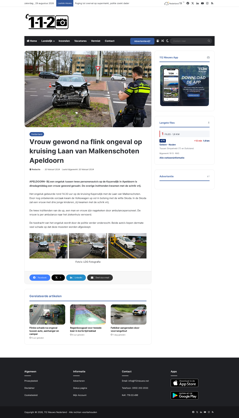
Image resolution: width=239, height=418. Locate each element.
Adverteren (79, 380)
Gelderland (36, 134)
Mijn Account (79, 395)
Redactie (36, 169)
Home (33, 40)
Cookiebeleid (31, 395)
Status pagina (80, 388)
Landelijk (46, 40)
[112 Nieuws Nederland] (47, 21)
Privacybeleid (31, 380)
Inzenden (64, 40)
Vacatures (80, 40)
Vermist (95, 40)
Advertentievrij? (142, 41)
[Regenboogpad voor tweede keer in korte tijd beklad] (88, 314)
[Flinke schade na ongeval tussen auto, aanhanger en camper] (47, 314)
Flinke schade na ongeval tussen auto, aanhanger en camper (44, 330)
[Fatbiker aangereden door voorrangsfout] (128, 314)
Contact (109, 40)
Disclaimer (29, 388)
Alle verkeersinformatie (171, 157)
